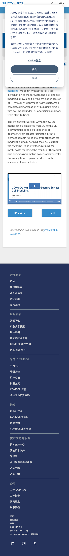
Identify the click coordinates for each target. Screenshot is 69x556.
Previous (20, 212)
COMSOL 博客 (18, 389)
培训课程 (15, 371)
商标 (12, 523)
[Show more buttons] (58, 201)
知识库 (13, 456)
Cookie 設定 (34, 60)
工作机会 (15, 495)
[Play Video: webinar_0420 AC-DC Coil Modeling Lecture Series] (34, 186)
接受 (34, 69)
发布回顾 (15, 304)
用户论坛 (15, 377)
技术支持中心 (17, 444)
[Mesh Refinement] (35, 201)
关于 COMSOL (18, 489)
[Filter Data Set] (46, 201)
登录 (12, 516)
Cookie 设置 (16, 527)
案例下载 (15, 320)
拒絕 (34, 78)
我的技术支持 (17, 450)
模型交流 (15, 383)
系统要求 (15, 298)
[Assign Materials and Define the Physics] (19, 201)
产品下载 (15, 473)
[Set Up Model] (18, 201)
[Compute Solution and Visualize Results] (26, 201)
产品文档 (15, 468)
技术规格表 (16, 287)
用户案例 (15, 332)
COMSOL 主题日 (19, 416)
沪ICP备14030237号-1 (20, 530)
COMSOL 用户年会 (20, 428)
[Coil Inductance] (31, 201)
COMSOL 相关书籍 (20, 344)
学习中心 (15, 365)
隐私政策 (14, 519)
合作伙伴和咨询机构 (21, 462)
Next (51, 212)
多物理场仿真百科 (20, 395)
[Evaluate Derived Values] (29, 201)
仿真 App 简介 (18, 349)
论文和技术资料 (18, 338)
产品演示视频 (17, 326)
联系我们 (15, 507)
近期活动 (15, 422)
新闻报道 (15, 501)
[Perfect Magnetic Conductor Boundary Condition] (43, 201)
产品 (12, 281)
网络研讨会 (16, 411)
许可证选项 (16, 292)
